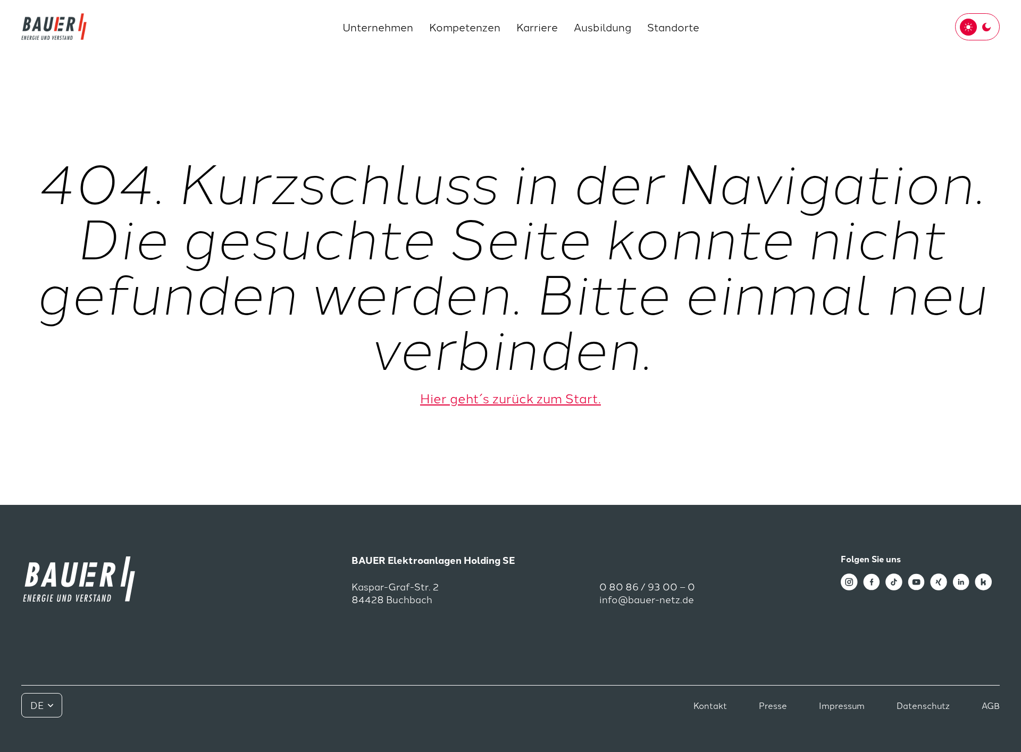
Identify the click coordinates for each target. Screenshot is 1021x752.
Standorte (673, 26)
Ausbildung (602, 26)
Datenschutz (923, 705)
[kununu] (983, 580)
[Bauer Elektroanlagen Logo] (54, 26)
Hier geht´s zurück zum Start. (510, 398)
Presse (773, 705)
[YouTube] (916, 580)
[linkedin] (960, 580)
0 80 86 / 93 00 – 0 (647, 586)
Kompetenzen (464, 26)
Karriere (537, 26)
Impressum (842, 705)
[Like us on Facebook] (871, 580)
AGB (991, 705)
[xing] (938, 580)
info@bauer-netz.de (646, 599)
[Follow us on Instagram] (849, 580)
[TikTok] (893, 580)
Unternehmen (377, 26)
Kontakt (710, 705)
